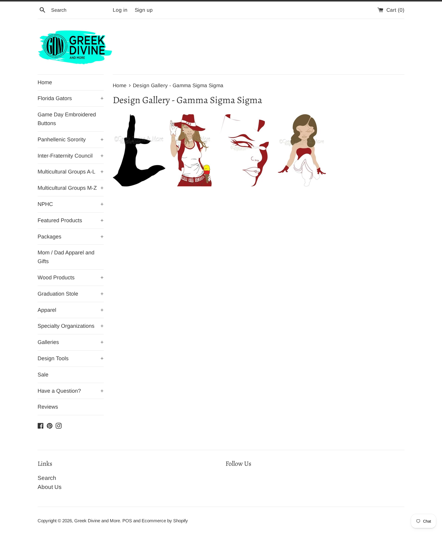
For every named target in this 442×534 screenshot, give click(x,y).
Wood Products (71, 278)
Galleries (71, 342)
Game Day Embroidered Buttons (67, 119)
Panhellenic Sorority (71, 140)
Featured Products (71, 220)
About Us (50, 487)
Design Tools (71, 358)
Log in (120, 10)
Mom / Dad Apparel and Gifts (66, 257)
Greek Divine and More (97, 520)
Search (47, 478)
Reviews (48, 407)
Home (45, 82)
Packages (71, 237)
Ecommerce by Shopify (165, 520)
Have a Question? (71, 391)
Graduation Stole (71, 294)
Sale (43, 375)
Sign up (144, 10)
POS (127, 520)
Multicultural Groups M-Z (71, 188)
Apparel (71, 310)
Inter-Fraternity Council (71, 156)
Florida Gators (71, 98)
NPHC (71, 204)
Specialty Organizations (71, 326)
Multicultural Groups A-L (71, 172)
